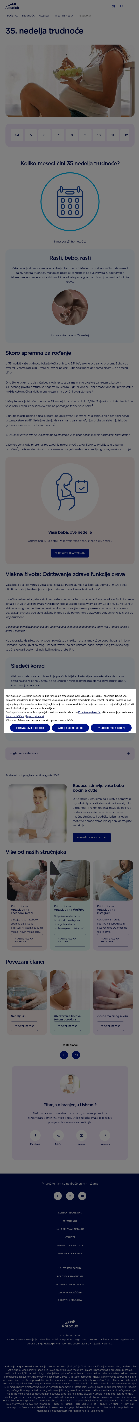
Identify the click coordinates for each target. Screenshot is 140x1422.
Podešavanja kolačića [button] (89, 712)
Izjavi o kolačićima (15, 716)
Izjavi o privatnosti (35, 716)
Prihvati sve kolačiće (30, 728)
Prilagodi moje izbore (111, 728)
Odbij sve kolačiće (70, 728)
